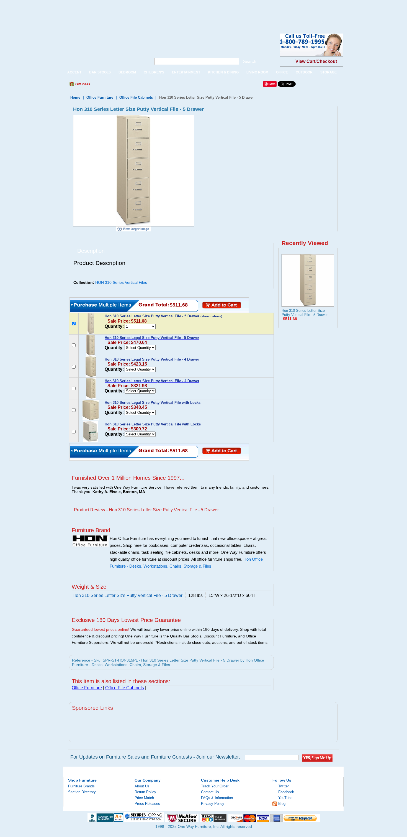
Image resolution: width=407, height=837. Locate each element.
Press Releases (147, 804)
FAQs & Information (217, 798)
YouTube (285, 798)
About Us (142, 786)
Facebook (286, 792)
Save (272, 84)
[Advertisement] (101, 12)
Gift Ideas (82, 84)
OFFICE (282, 72)
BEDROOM (127, 72)
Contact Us (210, 792)
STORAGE (328, 72)
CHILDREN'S (154, 72)
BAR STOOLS (100, 72)
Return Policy (145, 792)
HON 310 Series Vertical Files (121, 282)
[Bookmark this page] (106, 86)
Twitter (283, 786)
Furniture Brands (81, 786)
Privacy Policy (212, 804)
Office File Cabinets (136, 97)
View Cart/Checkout (316, 61)
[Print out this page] (134, 86)
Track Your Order (214, 786)
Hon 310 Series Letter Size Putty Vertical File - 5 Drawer (305, 312)
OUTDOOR (304, 72)
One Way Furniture (104, 49)
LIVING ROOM (257, 72)
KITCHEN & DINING (223, 72)
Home (75, 97)
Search (249, 61)
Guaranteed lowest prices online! (100, 629)
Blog (281, 804)
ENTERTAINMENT (186, 72)
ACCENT (74, 72)
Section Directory (82, 792)
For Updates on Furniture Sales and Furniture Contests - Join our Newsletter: (155, 757)
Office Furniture (99, 97)
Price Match (144, 798)
